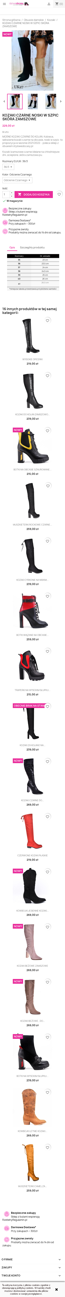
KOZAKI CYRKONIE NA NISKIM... (32, 579)
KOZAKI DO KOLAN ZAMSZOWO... (32, 414)
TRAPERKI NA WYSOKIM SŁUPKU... (32, 690)
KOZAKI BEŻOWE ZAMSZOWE (32, 965)
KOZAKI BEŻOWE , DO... (32, 1020)
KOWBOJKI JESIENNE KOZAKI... (32, 910)
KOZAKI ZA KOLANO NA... (32, 745)
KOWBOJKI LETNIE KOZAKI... (32, 1131)
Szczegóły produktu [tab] (32, 247)
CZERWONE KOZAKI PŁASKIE (32, 855)
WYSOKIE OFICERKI (32, 359)
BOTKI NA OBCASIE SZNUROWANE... (33, 469)
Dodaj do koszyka (34, 194)
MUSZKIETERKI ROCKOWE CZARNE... (32, 524)
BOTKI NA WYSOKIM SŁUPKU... (32, 1076)
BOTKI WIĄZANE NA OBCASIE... (32, 634)
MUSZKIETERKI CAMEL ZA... (32, 1186)
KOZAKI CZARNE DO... (32, 800)
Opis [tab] (12, 247)
